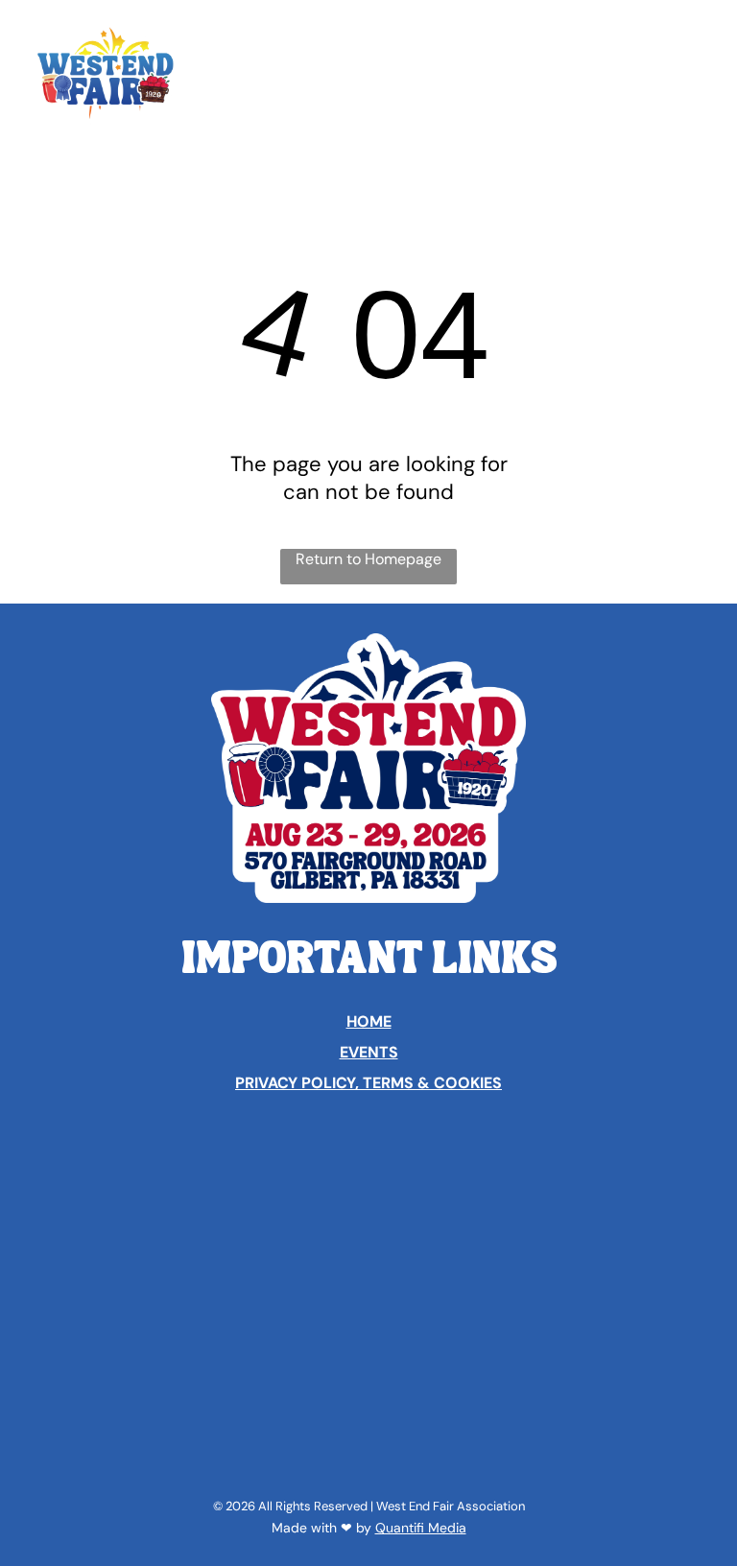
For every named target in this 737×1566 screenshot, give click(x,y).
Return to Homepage (368, 559)
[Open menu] (692, 73)
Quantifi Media (420, 1527)
